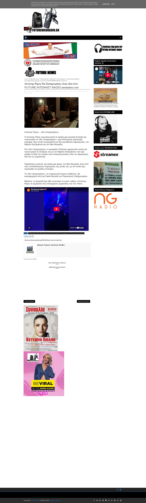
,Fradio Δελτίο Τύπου (55, 91)
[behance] (115, 500)
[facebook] (94, 500)
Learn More (106, 4)
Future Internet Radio (73, 79)
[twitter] (97, 500)
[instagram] (118, 500)
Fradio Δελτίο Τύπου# (34, 233)
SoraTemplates (35, 500)
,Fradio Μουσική (64, 91)
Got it (113, 4)
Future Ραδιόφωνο (61, 79)
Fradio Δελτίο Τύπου (34, 79)
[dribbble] (109, 500)
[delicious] (120, 500)
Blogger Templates (55, 500)
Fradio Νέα (52, 79)
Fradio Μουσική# (45, 233)
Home (26, 79)
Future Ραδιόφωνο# (65, 233)
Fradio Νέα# (55, 233)
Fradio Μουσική (44, 79)
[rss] (112, 500)
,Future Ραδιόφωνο (79, 91)
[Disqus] (57, 417)
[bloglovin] (106, 500)
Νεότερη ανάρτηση (29, 301)
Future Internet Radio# (77, 233)
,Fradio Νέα (72, 91)
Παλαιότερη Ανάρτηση (83, 301)
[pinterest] (103, 500)
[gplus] (100, 500)
